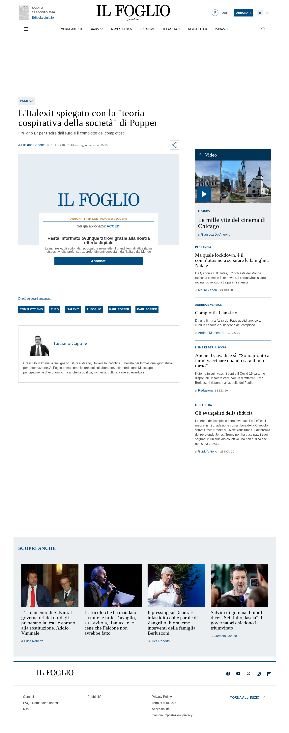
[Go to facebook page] (228, 674)
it (260, 12)
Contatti (28, 696)
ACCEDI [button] (113, 226)
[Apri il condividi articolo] (174, 145)
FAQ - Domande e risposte (41, 703)
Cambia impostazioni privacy (172, 715)
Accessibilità (161, 709)
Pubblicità (94, 696)
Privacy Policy (162, 696)
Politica (26, 100)
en (267, 12)
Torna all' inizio (244, 697)
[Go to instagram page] (259, 674)
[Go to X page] (248, 674)
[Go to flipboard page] (269, 674)
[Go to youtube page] (238, 674)
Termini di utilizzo (164, 703)
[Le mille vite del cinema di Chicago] (233, 182)
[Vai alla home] (133, 13)
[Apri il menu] (26, 29)
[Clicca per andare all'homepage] (55, 674)
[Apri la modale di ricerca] (263, 29)
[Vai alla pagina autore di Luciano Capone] (36, 343)
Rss (26, 709)
